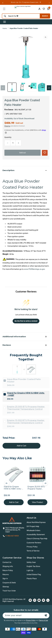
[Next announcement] (49, 3)
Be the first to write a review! (26, 321)
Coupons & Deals (9, 583)
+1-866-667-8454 (12, 536)
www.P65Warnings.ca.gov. (34, 269)
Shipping (7, 126)
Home (5, 28)
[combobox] (20, 16)
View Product (37, 502)
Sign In (5, 578)
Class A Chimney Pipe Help (37, 539)
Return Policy (8, 570)
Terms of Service (33, 551)
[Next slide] (45, 483)
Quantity (7, 137)
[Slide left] (3, 87)
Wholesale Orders (33, 530)
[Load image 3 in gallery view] (32, 87)
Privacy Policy (32, 547)
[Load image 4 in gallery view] (42, 87)
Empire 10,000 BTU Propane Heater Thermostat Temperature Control (26, 421)
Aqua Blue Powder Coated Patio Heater (24, 28)
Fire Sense (8, 110)
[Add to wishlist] (44, 9)
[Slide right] (49, 87)
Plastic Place (32, 578)
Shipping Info (8, 566)
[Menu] (4, 9)
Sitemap (6, 587)
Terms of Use (43, 620)
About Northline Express (36, 522)
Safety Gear (31, 562)
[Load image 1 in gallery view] (12, 87)
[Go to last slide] (6, 483)
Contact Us (7, 562)
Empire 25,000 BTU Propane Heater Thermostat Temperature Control (26, 407)
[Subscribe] (45, 615)
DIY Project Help (33, 526)
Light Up (30, 570)
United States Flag (34, 574)
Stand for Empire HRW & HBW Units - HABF (26, 394)
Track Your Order (9, 591)
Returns (6, 574)
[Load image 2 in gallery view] (22, 87)
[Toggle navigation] (4, 21)
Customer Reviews (34, 543)
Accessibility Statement (36, 534)
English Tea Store (33, 566)
